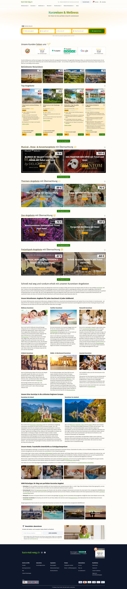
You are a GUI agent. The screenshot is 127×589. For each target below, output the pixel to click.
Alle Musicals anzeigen (63, 177)
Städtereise (68, 379)
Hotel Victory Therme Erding (69, 108)
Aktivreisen (39, 380)
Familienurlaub (57, 5)
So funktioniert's (81, 570)
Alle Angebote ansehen (63, 211)
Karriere (80, 565)
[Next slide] (105, 147)
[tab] (60, 174)
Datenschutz (95, 565)
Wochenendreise (71, 390)
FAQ (23, 570)
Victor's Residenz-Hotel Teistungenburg (93, 108)
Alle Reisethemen (54, 570)
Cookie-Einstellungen (26, 573)
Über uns (80, 568)
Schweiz (90, 424)
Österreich (72, 424)
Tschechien (78, 424)
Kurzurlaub (32, 5)
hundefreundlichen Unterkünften (86, 462)
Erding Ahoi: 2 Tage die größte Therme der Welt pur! (71, 105)
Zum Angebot (38, 134)
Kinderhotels (66, 458)
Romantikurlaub (100, 343)
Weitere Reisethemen (68, 5)
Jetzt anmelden (53, 533)
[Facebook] (45, 553)
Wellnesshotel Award (54, 568)
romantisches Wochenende (89, 329)
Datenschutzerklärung (34, 538)
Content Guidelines (96, 570)
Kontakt (23, 565)
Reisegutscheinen (73, 497)
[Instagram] (42, 553)
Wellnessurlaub (24, 5)
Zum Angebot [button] (42, 198)
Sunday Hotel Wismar (26, 108)
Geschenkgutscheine (40, 565)
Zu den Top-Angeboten (63, 141)
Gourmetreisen (91, 386)
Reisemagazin (53, 565)
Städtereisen (41, 5)
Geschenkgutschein (27, 499)
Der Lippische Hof (46, 108)
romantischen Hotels (71, 460)
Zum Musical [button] (42, 166)
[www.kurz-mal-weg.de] (26, 2)
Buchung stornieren (26, 568)
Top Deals (61, 495)
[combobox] (30, 31)
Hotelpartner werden (68, 565)
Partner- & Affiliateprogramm (70, 568)
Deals (77, 5)
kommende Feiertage (41, 490)
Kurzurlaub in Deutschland (36, 424)
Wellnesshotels (49, 453)
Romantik (49, 5)
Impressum (94, 568)
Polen (82, 424)
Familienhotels (53, 330)
